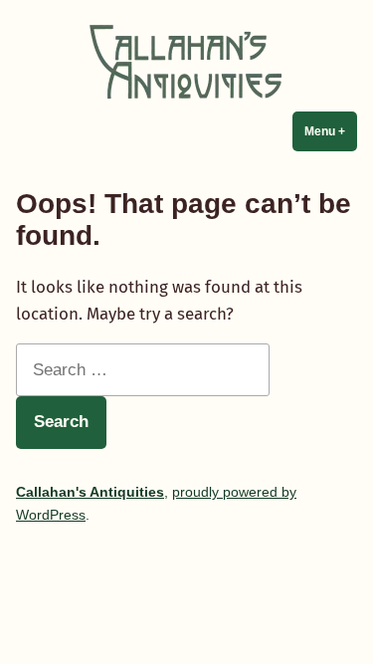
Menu (330, 131)
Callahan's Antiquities (90, 492)
